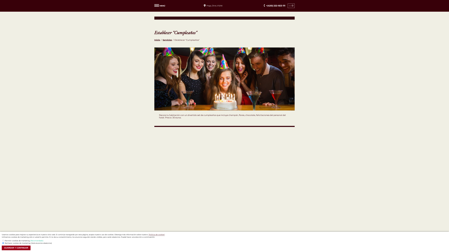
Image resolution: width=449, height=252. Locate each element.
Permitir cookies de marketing (24, 241)
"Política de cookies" (156, 235)
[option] (224, 78)
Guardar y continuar (16, 248)
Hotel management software (168, 18)
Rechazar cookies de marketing (28, 243)
